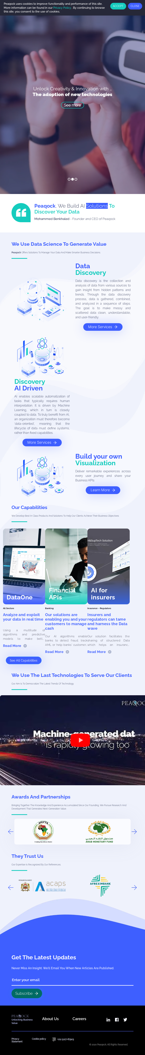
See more (72, 105)
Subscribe (24, 993)
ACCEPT (118, 6)
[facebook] (116, 1019)
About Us (50, 1019)
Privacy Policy (62, 7)
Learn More (100, 490)
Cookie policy (39, 1039)
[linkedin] (108, 1019)
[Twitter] (125, 1019)
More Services (100, 327)
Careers (79, 1019)
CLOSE (135, 6)
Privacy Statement (17, 1040)
